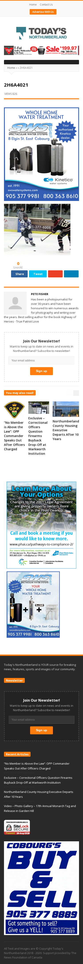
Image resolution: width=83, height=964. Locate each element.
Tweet (38, 274)
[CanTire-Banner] (41, 50)
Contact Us (46, 4)
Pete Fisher (39, 294)
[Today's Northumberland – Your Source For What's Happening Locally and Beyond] (41, 33)
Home (33, 4)
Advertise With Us (43, 12)
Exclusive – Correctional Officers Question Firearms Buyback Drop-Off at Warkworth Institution (38, 436)
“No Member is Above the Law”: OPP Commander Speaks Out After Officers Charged (14, 435)
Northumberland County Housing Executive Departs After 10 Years (66, 430)
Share (19, 274)
